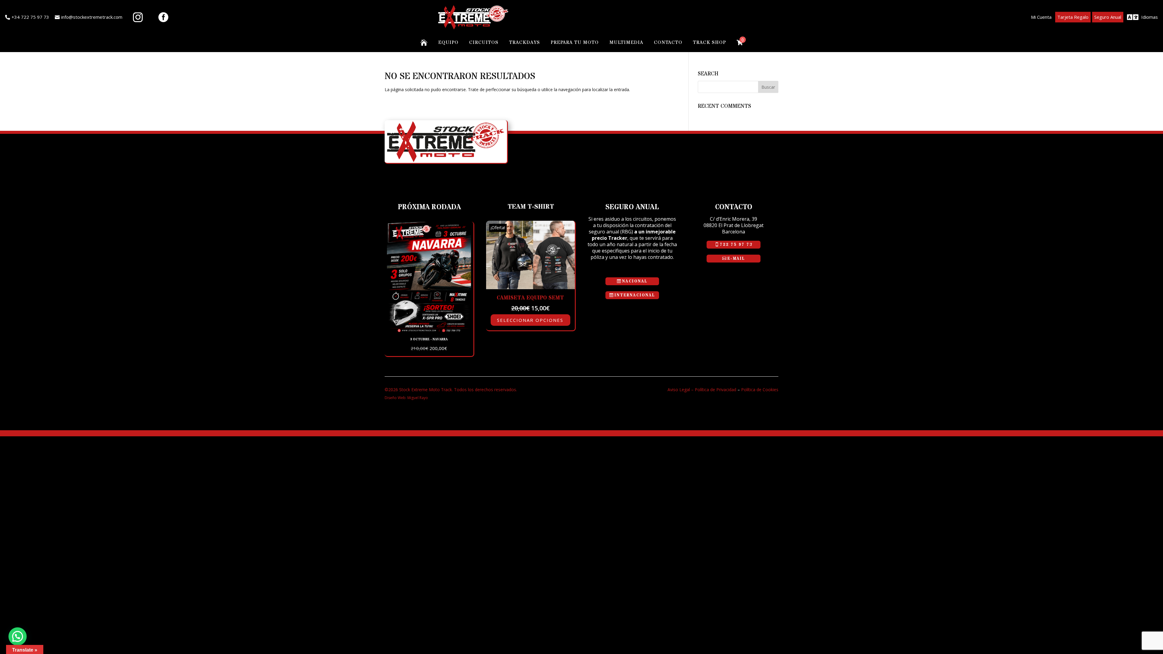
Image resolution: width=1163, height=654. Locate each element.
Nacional (635, 281)
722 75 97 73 (736, 244)
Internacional (635, 295)
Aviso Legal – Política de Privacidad (702, 389)
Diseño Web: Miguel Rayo (406, 397)
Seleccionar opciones (530, 320)
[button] (17, 636)
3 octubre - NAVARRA (429, 339)
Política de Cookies (759, 389)
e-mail (736, 258)
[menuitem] (27, 17)
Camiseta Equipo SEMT (530, 298)
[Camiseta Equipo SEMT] (530, 287)
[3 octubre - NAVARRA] (429, 331)
